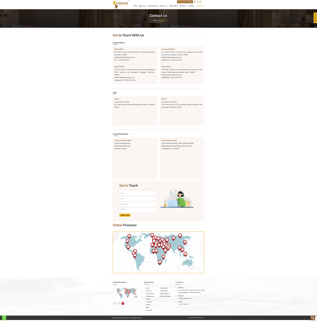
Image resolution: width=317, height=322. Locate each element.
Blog (147, 307)
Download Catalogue (186, 2)
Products (162, 6)
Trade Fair (149, 302)
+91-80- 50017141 (183, 304)
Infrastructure (150, 296)
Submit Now (125, 215)
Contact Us (200, 6)
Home (135, 6)
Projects (148, 299)
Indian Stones (164, 288)
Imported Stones (164, 293)
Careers (191, 6)
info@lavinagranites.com (185, 298)
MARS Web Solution (199, 317)
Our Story (148, 290)
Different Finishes (165, 296)
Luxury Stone (163, 290)
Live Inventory (153, 6)
